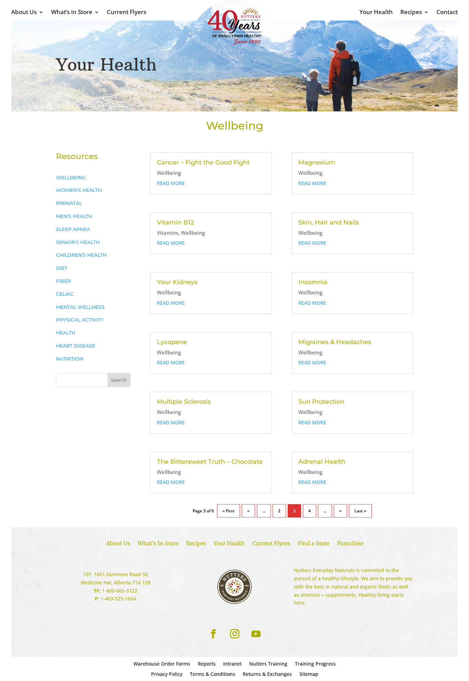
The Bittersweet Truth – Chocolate (210, 461)
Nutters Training (268, 664)
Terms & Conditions (212, 674)
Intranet (232, 664)
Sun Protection (321, 401)
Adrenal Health (321, 461)
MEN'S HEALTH (74, 216)
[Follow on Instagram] (234, 634)
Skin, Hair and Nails (328, 222)
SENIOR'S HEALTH (78, 242)
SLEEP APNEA (73, 229)
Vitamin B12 (175, 222)
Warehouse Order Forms (162, 664)
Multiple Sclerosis (184, 401)
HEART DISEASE (75, 346)
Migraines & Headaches (334, 342)
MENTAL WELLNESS (80, 307)
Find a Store (314, 544)
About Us (24, 13)
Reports (207, 664)
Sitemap (308, 674)
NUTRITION (69, 359)
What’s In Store (71, 13)
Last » (360, 511)
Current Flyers (126, 13)
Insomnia (313, 282)
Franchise (350, 544)
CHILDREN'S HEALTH (81, 255)
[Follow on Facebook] (213, 634)
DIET (61, 268)
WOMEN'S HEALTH (79, 190)
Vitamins (167, 232)
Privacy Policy (166, 674)
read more (171, 183)
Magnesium (316, 162)
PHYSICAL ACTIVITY (79, 320)
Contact (447, 13)
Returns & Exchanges (267, 674)
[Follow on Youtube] (256, 634)
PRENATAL (69, 203)
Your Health (376, 13)
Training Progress (315, 664)
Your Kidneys (177, 282)
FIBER (63, 281)
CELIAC (64, 294)
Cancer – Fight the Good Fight (203, 162)
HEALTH (65, 333)
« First (228, 511)
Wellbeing (169, 172)
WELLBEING (71, 177)
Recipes (411, 13)
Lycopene (172, 342)
